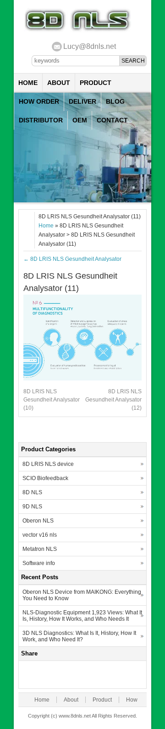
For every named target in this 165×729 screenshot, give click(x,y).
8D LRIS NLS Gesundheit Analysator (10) (51, 399)
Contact (112, 120)
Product (95, 82)
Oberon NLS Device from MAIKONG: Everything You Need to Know (81, 595)
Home (28, 82)
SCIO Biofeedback (45, 478)
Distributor (41, 120)
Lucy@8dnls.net (89, 46)
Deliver (82, 101)
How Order (39, 101)
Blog (115, 101)
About (58, 82)
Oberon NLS (38, 521)
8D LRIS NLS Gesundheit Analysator (72, 259)
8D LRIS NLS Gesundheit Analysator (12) (113, 399)
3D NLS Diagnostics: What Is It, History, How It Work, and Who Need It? (79, 636)
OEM (79, 120)
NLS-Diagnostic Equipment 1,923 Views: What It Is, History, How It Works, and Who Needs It (82, 615)
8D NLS (32, 492)
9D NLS (32, 506)
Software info (38, 563)
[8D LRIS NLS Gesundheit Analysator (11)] (82, 378)
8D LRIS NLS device (48, 464)
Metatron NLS (39, 549)
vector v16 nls (39, 535)
